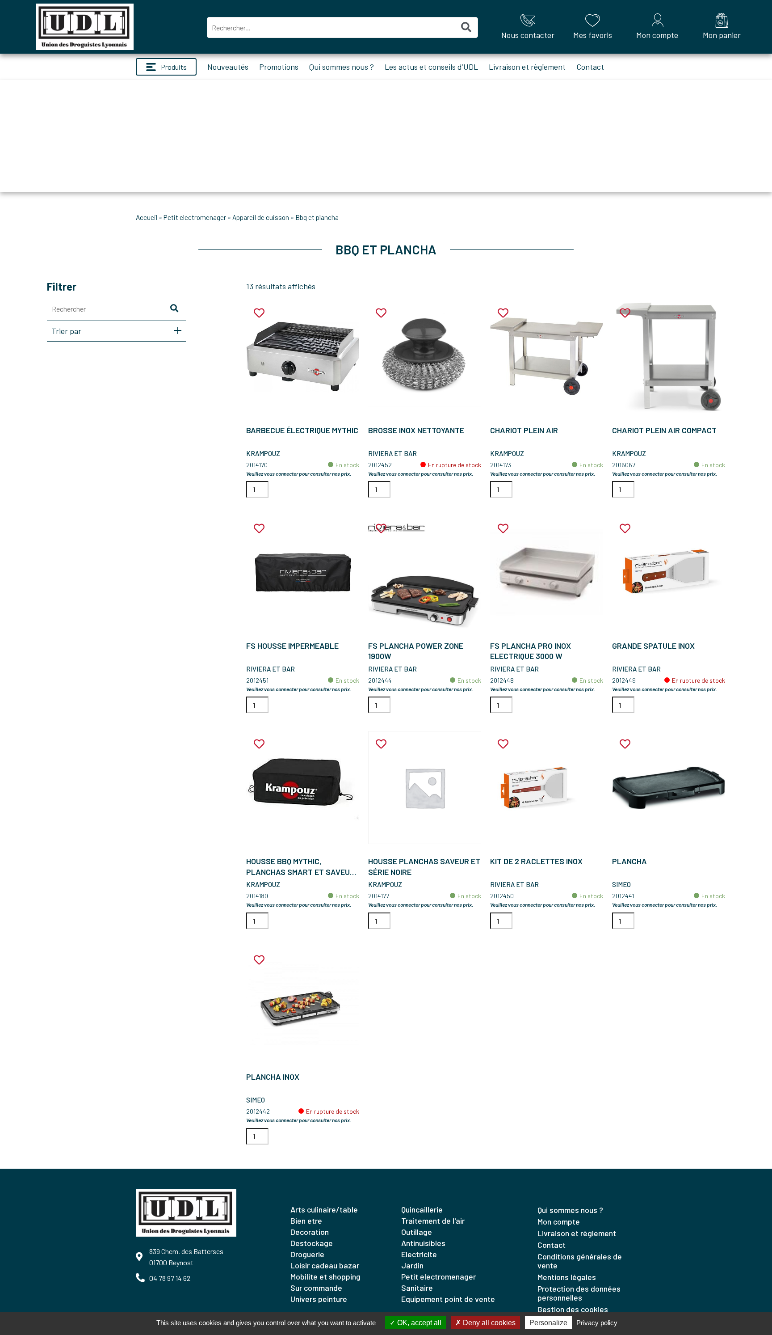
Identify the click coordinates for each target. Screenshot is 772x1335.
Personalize (548, 1323)
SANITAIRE (417, 1288)
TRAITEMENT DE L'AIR (433, 1220)
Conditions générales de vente (579, 1260)
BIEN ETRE (306, 1220)
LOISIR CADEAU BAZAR (324, 1265)
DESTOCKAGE (311, 1243)
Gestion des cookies (572, 1309)
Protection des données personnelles (579, 1293)
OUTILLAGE (416, 1232)
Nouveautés (227, 67)
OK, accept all (418, 1323)
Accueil (146, 217)
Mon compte (558, 1221)
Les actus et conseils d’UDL (431, 67)
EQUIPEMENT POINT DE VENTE (448, 1299)
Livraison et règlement (527, 67)
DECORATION (309, 1232)
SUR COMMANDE (316, 1288)
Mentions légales (566, 1277)
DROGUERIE (307, 1254)
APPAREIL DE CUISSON (260, 217)
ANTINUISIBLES (423, 1243)
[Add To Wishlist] (259, 313)
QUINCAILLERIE (422, 1209)
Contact (590, 67)
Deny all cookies (488, 1323)
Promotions (278, 67)
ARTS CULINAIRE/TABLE (324, 1209)
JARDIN (412, 1265)
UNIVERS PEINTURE (318, 1299)
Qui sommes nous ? (341, 67)
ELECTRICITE (419, 1254)
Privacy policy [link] (596, 1323)
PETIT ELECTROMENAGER (195, 217)
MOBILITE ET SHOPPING (325, 1276)
